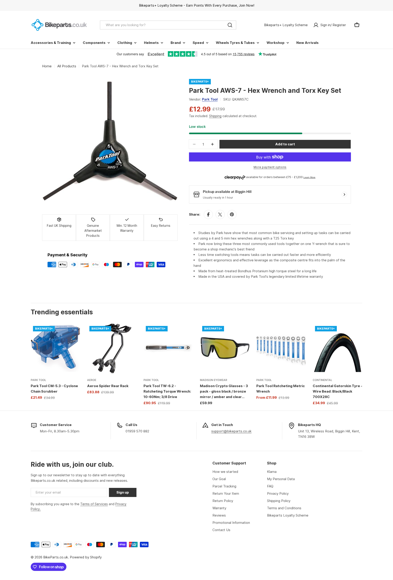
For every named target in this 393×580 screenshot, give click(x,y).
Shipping (215, 116)
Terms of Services (94, 504)
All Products (66, 66)
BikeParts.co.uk (55, 557)
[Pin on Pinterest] (232, 214)
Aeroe (91, 380)
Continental (322, 380)
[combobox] (168, 25)
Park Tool (210, 99)
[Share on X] (220, 214)
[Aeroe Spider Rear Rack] (112, 348)
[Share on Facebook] (208, 214)
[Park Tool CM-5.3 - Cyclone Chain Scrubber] (55, 348)
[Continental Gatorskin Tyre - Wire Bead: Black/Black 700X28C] (337, 348)
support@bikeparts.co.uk (231, 431)
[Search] (230, 25)
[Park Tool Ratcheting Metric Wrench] (281, 348)
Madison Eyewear (213, 380)
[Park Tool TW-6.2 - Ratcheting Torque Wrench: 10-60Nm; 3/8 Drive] (168, 348)
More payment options (270, 167)
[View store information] (344, 194)
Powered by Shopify (86, 557)
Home (47, 66)
